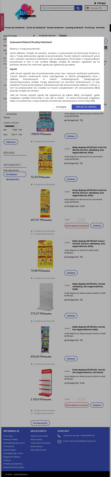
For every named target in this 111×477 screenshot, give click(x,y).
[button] (61, 107)
